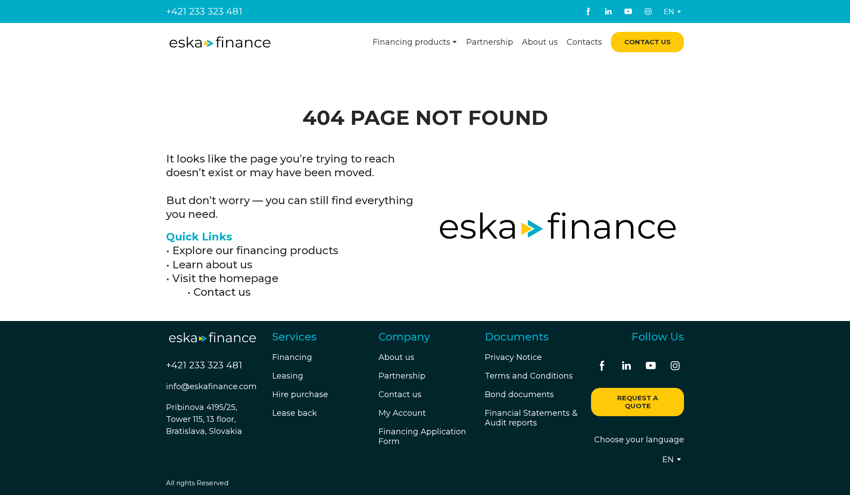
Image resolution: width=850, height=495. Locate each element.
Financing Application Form (422, 436)
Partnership (489, 42)
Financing (292, 357)
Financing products (411, 42)
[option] (669, 12)
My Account (402, 413)
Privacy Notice (513, 357)
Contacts (584, 42)
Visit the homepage (225, 278)
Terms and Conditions (529, 376)
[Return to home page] (220, 42)
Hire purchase (300, 394)
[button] (588, 11)
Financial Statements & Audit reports (531, 418)
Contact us (222, 292)
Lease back (294, 413)
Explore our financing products (255, 250)
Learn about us (212, 264)
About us (540, 42)
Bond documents (519, 394)
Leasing (287, 376)
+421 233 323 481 (204, 11)
